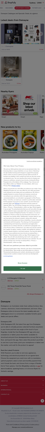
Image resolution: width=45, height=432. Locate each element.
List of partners (8, 256)
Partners (17, 203)
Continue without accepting (34, 161)
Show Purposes (22, 263)
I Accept (22, 268)
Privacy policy (16, 186)
